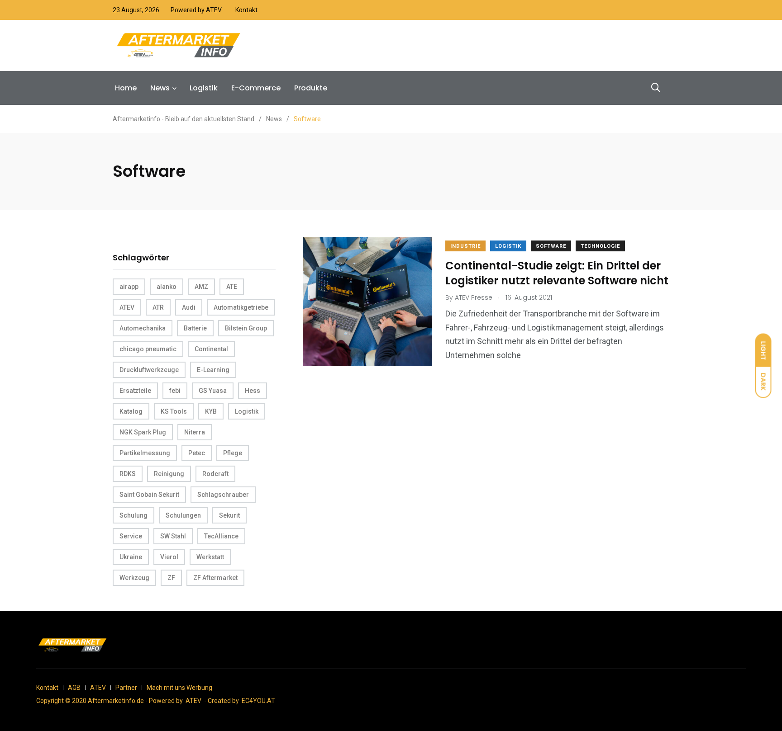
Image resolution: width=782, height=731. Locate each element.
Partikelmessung (144, 453)
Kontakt (246, 10)
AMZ (201, 286)
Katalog (131, 411)
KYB (211, 411)
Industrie (465, 246)
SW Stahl (173, 536)
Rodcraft (215, 473)
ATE (231, 286)
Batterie (195, 328)
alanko (166, 286)
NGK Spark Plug (142, 432)
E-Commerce (256, 88)
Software (551, 246)
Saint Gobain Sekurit (149, 494)
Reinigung (169, 473)
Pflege (232, 453)
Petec (196, 453)
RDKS (127, 473)
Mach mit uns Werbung (179, 687)
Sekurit (229, 515)
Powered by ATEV (196, 10)
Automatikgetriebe (241, 307)
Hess (252, 390)
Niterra (194, 432)
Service (130, 536)
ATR (158, 307)
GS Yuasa (213, 390)
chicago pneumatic (147, 349)
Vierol (169, 557)
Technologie (600, 246)
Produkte (310, 88)
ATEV (126, 307)
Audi (189, 307)
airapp (128, 286)
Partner (126, 687)
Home (126, 88)
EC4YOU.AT (258, 700)
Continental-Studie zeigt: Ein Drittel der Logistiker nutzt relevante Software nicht (556, 273)
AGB (74, 687)
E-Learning (213, 369)
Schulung (133, 515)
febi (175, 390)
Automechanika (142, 328)
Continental (211, 349)
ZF (171, 577)
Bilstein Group (246, 328)
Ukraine (130, 557)
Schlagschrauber (223, 494)
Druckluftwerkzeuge (149, 369)
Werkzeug (134, 577)
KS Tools (174, 411)
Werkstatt (210, 557)
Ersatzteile (135, 390)
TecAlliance (221, 536)
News (160, 88)
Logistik (204, 88)
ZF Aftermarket (215, 577)
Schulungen (183, 515)
